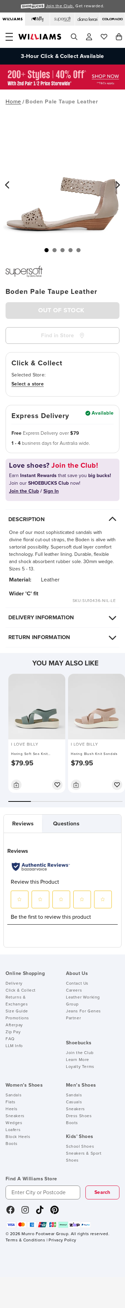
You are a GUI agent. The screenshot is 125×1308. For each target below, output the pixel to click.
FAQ (10, 1039)
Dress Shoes (79, 1116)
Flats (11, 1102)
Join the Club (80, 1053)
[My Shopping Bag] (119, 36)
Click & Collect (21, 990)
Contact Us (77, 984)
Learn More (77, 1060)
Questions (66, 823)
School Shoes (80, 1147)
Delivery (14, 984)
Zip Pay (13, 1032)
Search (102, 1192)
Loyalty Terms (80, 1067)
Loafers (13, 1130)
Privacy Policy (62, 1240)
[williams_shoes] (54, 1212)
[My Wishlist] (104, 36)
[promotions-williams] (62, 88)
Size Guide (17, 1011)
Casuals (74, 1102)
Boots (12, 1144)
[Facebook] (10, 1212)
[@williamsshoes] (39, 1212)
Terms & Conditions (25, 1240)
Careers (74, 990)
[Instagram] (25, 1212)
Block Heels (18, 1137)
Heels (12, 1109)
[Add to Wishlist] (57, 784)
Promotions (17, 1018)
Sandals (14, 1095)
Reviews (23, 823)
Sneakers (15, 1116)
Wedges (14, 1123)
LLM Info (14, 1046)
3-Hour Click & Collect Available (62, 56)
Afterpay (14, 1025)
